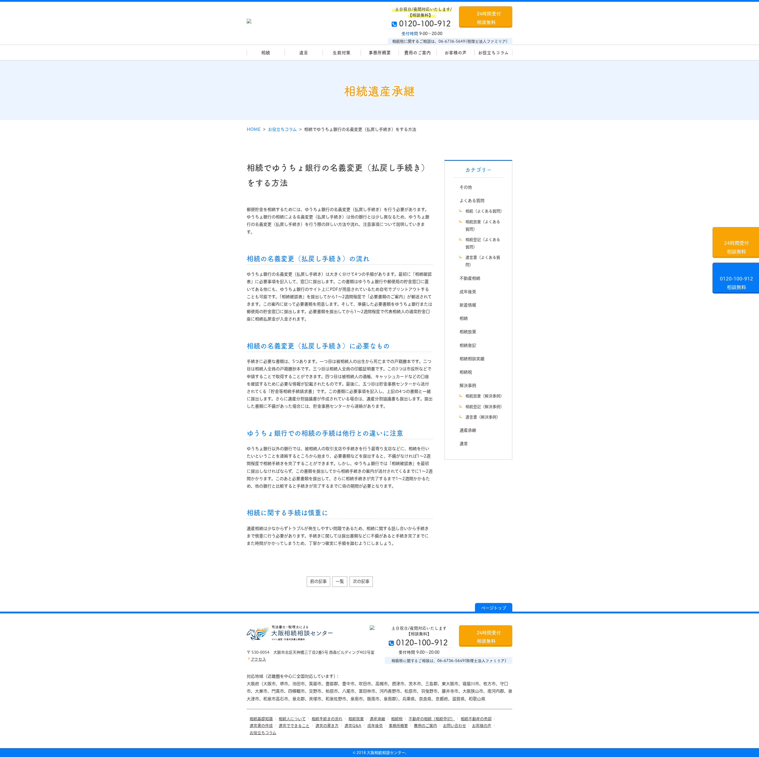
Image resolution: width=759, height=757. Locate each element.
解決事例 (468, 385)
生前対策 (341, 52)
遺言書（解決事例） (482, 417)
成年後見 (468, 291)
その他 (466, 187)
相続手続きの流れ (327, 718)
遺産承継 (468, 430)
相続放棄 (468, 331)
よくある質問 (472, 200)
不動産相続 (470, 278)
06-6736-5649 (452, 41)
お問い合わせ (454, 725)
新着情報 (468, 305)
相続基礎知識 (261, 718)
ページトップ (493, 608)
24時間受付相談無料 (489, 17)
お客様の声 (455, 52)
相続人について (292, 718)
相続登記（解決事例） (484, 406)
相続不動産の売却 (476, 718)
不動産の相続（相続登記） (432, 718)
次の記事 (361, 581)
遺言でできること (294, 725)
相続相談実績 (472, 358)
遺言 (303, 52)
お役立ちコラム (493, 52)
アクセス (258, 659)
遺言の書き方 (327, 725)
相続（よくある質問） (484, 211)
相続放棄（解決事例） (484, 395)
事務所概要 (380, 52)
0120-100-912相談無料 (736, 283)
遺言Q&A (353, 725)
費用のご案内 (417, 52)
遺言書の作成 (261, 725)
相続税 (466, 372)
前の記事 (318, 581)
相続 (265, 52)
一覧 (340, 581)
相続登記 (468, 345)
